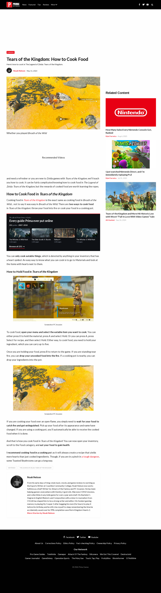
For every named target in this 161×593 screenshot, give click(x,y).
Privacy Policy (120, 543)
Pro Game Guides (37, 554)
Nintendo (11, 468)
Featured (32, 5)
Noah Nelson (19, 71)
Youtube (94, 537)
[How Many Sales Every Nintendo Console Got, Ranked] (131, 112)
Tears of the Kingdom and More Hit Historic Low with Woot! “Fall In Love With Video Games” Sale (130, 215)
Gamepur (62, 554)
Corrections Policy (53, 543)
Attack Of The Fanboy (77, 554)
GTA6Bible (131, 558)
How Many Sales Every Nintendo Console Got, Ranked (129, 131)
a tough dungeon (90, 456)
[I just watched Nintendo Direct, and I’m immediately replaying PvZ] (131, 154)
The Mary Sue (78, 558)
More (55, 5)
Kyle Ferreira (111, 136)
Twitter (82, 537)
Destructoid (126, 554)
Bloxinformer (118, 558)
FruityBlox (106, 558)
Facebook (70, 537)
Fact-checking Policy (85, 543)
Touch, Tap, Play (92, 558)
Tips (39, 5)
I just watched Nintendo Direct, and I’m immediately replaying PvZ (125, 173)
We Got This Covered (109, 554)
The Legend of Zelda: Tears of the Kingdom (35, 468)
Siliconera (93, 554)
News (24, 5)
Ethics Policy (68, 543)
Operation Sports (62, 558)
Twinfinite (51, 554)
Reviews (46, 5)
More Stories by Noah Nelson (41, 513)
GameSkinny (47, 558)
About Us (54, 3)
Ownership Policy (104, 543)
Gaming (10, 52)
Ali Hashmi (110, 220)
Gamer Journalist (32, 558)
